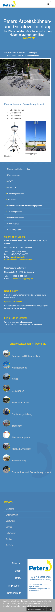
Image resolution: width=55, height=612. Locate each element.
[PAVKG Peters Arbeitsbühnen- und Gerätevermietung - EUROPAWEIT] (6, 3)
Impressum (14, 585)
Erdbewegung (12, 223)
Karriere (9, 545)
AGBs (18, 578)
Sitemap (16, 563)
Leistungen (32, 52)
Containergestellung (15, 193)
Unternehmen (12, 514)
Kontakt (9, 538)
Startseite (21, 52)
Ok (50, 609)
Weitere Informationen (36, 609)
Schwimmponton (14, 229)
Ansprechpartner (25, 259)
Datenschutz (14, 593)
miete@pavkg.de (18, 256)
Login (18, 570)
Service (9, 526)
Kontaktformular (10, 259)
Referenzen (11, 532)
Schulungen (12, 187)
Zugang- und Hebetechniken (18, 169)
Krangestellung (13, 175)
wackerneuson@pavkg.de (22, 278)
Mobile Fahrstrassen (15, 217)
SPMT (10, 181)
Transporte (11, 199)
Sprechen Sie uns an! (13, 301)
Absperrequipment (14, 211)
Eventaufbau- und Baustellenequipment (24, 104)
